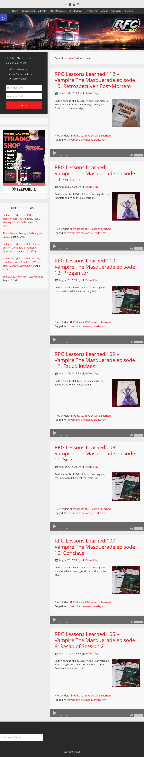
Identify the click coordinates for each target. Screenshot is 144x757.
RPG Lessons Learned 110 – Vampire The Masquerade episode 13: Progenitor (95, 266)
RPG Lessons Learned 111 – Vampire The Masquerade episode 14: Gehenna (95, 173)
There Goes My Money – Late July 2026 (23, 276)
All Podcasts (77, 135)
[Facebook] (66, 4)
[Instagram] (70, 4)
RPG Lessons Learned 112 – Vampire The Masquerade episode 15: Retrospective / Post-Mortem (95, 80)
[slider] (138, 155)
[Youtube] (74, 4)
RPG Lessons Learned (98, 135)
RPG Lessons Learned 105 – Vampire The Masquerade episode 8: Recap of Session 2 (95, 640)
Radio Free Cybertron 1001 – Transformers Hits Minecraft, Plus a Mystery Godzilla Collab (21, 218)
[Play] (54, 152)
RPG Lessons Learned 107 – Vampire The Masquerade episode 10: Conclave (95, 546)
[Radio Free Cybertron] (72, 32)
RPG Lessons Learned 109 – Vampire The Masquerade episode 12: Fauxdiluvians (95, 360)
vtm (104, 139)
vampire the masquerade (85, 139)
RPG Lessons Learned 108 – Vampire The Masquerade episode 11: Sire (95, 453)
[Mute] (132, 155)
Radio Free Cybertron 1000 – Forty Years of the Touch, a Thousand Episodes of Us (21, 247)
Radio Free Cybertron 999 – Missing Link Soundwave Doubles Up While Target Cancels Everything (21, 262)
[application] (97, 153)
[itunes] (78, 4)
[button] (3, 17)
